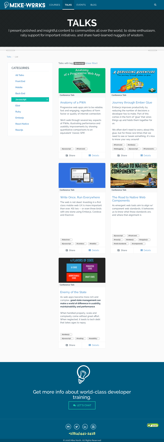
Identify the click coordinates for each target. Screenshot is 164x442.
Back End (20, 93)
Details (95, 155)
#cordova (80, 244)
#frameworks (149, 149)
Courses (54, 5)
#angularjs (143, 240)
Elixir (17, 105)
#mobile (93, 244)
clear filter (91, 63)
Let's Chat (83, 405)
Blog (93, 5)
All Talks (19, 75)
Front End (20, 81)
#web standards (120, 244)
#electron (66, 240)
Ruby (18, 111)
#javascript (66, 149)
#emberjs (131, 145)
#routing (80, 338)
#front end (81, 149)
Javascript (20, 99)
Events (81, 5)
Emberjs (19, 117)
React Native (22, 123)
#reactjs (117, 240)
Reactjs (19, 130)
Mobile (18, 87)
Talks (68, 5)
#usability (93, 338)
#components (137, 244)
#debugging (118, 149)
